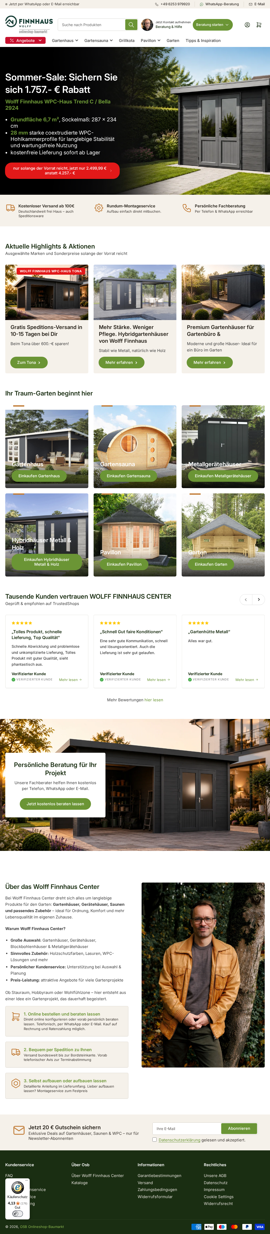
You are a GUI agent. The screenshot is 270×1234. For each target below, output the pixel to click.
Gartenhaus (63, 40)
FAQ (9, 1175)
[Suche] (131, 25)
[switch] (17, 1214)
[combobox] (98, 24)
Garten (173, 40)
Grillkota (126, 40)
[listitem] (175, 4)
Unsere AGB (215, 1175)
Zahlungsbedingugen (157, 1189)
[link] (135, 121)
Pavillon (148, 40)
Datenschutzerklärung (179, 1139)
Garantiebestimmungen (159, 1175)
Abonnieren (239, 1128)
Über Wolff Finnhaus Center (97, 1175)
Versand (145, 1182)
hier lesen (153, 699)
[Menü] (26, 1181)
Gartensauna (96, 40)
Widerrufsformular (155, 1196)
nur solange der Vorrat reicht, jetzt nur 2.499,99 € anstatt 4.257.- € (60, 170)
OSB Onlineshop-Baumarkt (42, 1227)
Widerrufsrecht (218, 1203)
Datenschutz (216, 1182)
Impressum (214, 1189)
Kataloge (79, 1182)
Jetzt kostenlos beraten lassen (55, 803)
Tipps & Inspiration (203, 40)
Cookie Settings (219, 1196)
